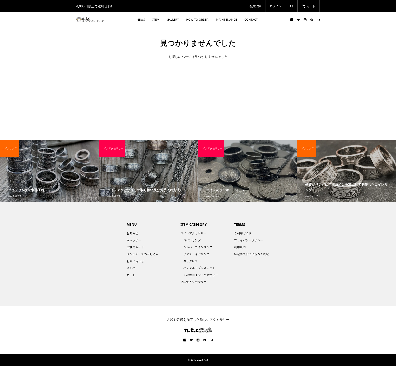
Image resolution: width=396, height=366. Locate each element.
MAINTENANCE (226, 19)
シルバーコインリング (197, 247)
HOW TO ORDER (197, 19)
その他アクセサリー (193, 282)
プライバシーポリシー (248, 240)
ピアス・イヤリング (196, 254)
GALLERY (173, 19)
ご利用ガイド (135, 247)
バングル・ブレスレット (199, 268)
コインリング (192, 240)
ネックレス (190, 261)
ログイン (275, 6)
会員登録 (255, 6)
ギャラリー (134, 240)
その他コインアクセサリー (200, 275)
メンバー (132, 268)
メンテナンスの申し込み (142, 254)
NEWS (141, 19)
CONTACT (251, 19)
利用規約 (240, 247)
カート (131, 275)
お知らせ (132, 233)
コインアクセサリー (193, 233)
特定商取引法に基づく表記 (251, 254)
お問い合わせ (135, 261)
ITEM (155, 19)
